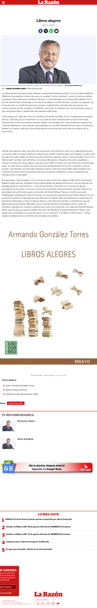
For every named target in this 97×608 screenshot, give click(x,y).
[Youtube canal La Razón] (58, 603)
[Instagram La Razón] (48, 603)
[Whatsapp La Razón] (51, 31)
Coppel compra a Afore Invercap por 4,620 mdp (27, 542)
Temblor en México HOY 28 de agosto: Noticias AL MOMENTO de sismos (38, 527)
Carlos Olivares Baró (16, 89)
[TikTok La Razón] (53, 603)
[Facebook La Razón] (40, 31)
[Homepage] (48, 2)
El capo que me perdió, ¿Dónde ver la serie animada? (29, 549)
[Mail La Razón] (56, 31)
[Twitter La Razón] (46, 31)
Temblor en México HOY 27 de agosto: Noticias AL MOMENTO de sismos (38, 534)
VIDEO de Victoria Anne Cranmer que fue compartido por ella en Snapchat (38, 519)
